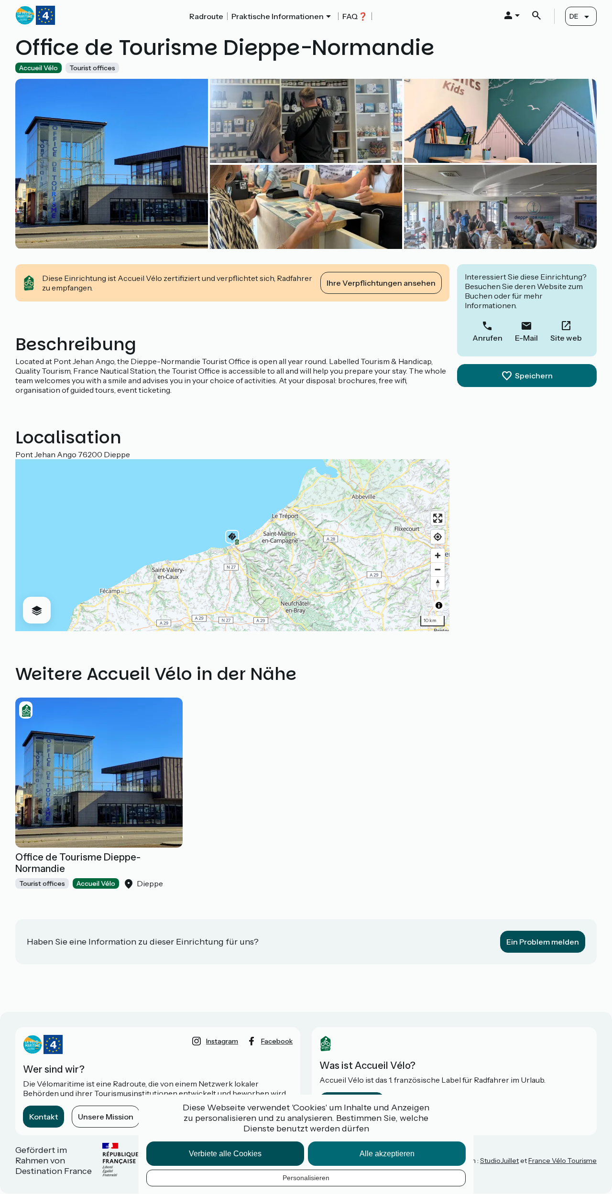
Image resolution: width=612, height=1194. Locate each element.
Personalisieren (306, 1178)
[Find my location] (438, 537)
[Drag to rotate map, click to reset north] (438, 583)
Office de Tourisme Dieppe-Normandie (78, 862)
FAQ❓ (355, 16)
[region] (232, 545)
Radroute (206, 16)
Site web (566, 338)
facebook (277, 1041)
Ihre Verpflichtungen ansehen (381, 283)
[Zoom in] (438, 555)
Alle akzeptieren (387, 1154)
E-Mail (526, 338)
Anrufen (487, 338)
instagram (222, 1041)
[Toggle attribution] (439, 605)
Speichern (534, 375)
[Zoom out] (438, 569)
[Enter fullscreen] (438, 518)
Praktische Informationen (277, 16)
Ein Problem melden (542, 942)
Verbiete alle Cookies (225, 1154)
